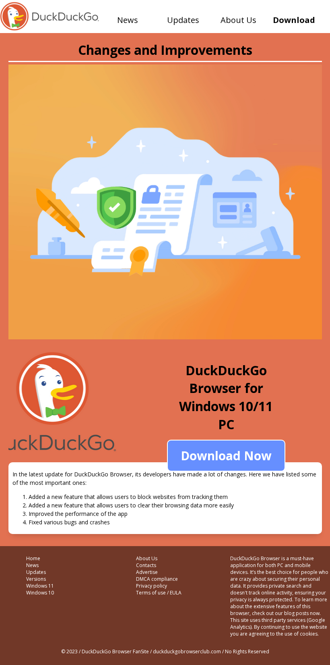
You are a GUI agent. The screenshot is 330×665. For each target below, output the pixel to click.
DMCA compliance (157, 579)
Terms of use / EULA (159, 592)
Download (294, 20)
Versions (36, 579)
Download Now (226, 455)
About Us (238, 20)
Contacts (146, 565)
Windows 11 (40, 585)
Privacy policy (151, 585)
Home (33, 558)
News (127, 20)
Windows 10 (40, 592)
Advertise (147, 572)
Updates (183, 20)
